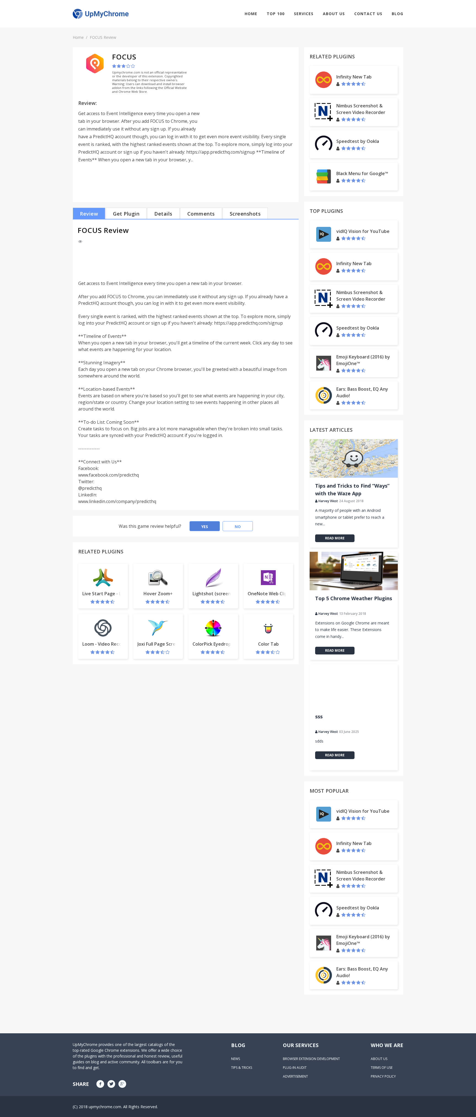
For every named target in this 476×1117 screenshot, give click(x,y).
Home (251, 13)
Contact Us (368, 13)
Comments (201, 213)
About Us (334, 13)
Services (303, 13)
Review (89, 213)
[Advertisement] (247, 91)
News (235, 1058)
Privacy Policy (383, 1076)
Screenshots (245, 213)
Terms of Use (382, 1067)
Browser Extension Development (311, 1058)
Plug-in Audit (295, 1067)
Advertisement (295, 1076)
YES (204, 526)
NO (238, 526)
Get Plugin (126, 213)
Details (163, 213)
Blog (397, 13)
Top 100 (276, 13)
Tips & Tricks (241, 1067)
